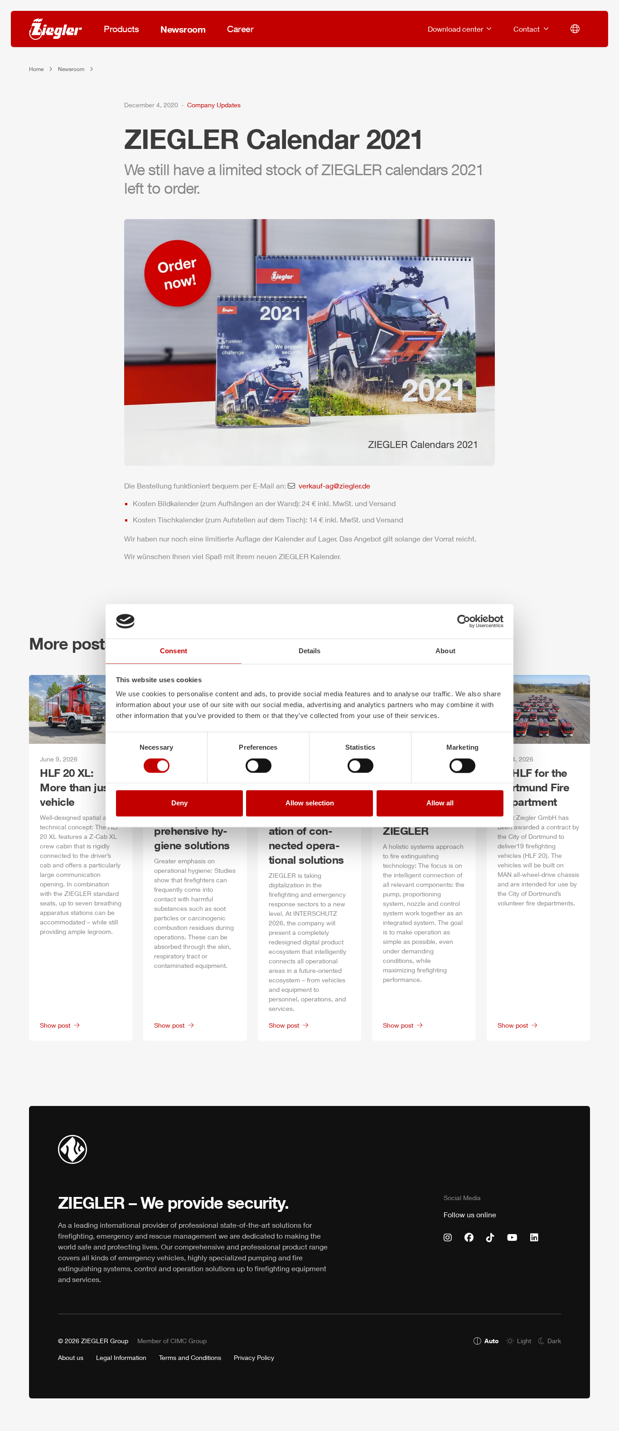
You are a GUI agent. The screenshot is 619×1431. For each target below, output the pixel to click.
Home (36, 69)
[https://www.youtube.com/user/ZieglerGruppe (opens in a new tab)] (512, 1237)
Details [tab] (310, 651)
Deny (179, 803)
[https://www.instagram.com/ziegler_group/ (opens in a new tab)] (448, 1237)
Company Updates (214, 105)
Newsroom (71, 69)
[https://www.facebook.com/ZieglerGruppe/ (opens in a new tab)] (469, 1237)
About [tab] (445, 651)
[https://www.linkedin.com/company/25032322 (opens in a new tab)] (534, 1237)
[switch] (258, 765)
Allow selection (309, 803)
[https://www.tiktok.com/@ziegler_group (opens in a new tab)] (490, 1237)
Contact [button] (527, 28)
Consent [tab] (173, 651)
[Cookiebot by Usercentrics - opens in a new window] (463, 621)
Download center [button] (456, 28)
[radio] (486, 1340)
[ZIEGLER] (55, 29)
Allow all (440, 803)
